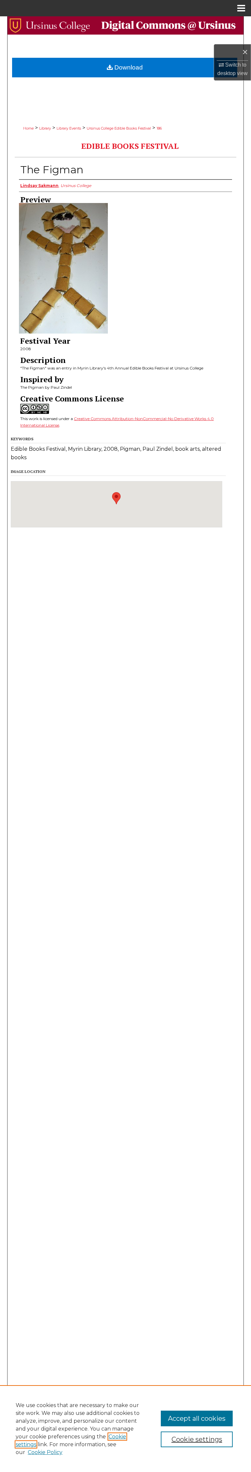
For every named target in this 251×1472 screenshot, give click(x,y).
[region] (125, 1428)
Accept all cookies (197, 1418)
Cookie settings (197, 1439)
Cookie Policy (45, 1452)
